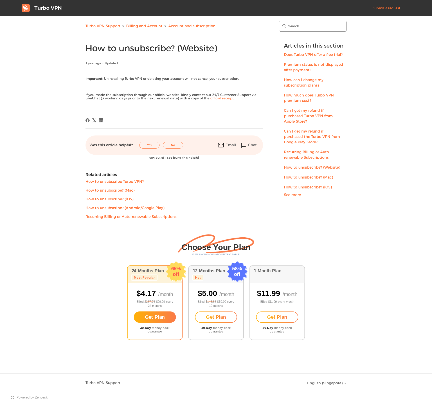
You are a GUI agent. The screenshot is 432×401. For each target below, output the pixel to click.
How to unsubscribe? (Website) (312, 167)
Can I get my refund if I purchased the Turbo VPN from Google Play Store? (312, 136)
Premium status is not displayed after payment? (313, 67)
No (173, 145)
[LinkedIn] (101, 120)
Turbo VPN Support (103, 26)
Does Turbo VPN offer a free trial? (313, 55)
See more (292, 195)
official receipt (222, 98)
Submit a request (386, 8)
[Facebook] (88, 120)
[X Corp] (94, 120)
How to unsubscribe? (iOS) (308, 187)
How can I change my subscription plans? (304, 82)
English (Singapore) (325, 383)
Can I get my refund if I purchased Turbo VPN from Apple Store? (308, 116)
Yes (149, 145)
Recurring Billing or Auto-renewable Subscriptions (307, 155)
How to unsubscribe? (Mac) (308, 177)
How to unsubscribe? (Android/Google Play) (125, 208)
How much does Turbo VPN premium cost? (309, 98)
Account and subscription (192, 26)
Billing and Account (144, 26)
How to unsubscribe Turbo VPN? (115, 181)
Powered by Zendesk (32, 397)
